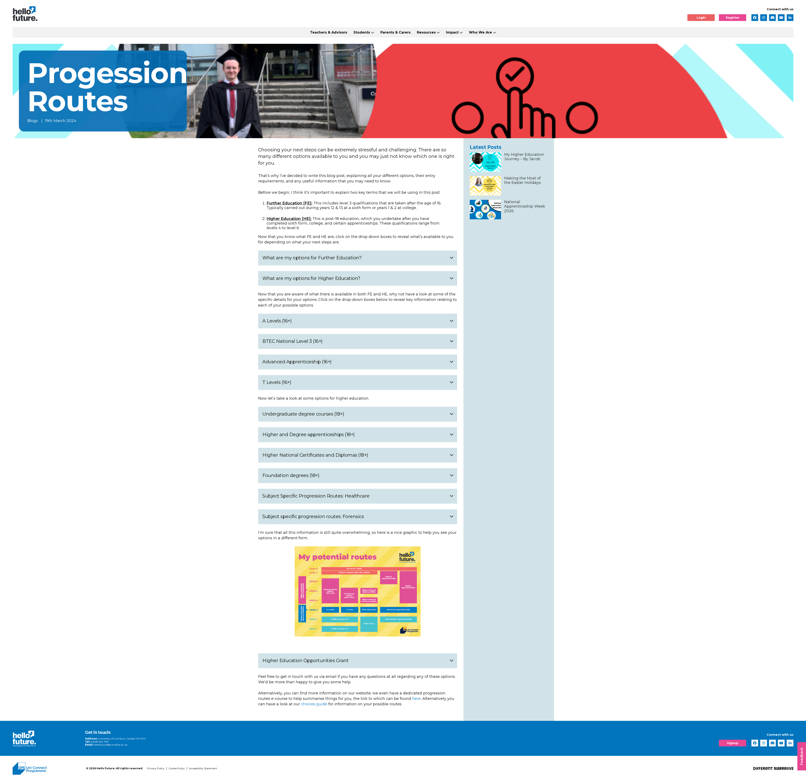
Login (701, 17)
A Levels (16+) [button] (277, 321)
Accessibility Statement (203, 768)
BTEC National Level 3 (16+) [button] (292, 341)
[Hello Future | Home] (25, 13)
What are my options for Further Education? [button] (312, 258)
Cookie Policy (177, 768)
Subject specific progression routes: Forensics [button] (313, 516)
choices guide (314, 704)
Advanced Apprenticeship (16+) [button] (297, 362)
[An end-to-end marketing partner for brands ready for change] (773, 768)
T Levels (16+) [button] (276, 382)
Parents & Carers (395, 32)
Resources (426, 32)
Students (361, 32)
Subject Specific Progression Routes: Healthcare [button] (316, 496)
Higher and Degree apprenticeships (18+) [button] (308, 434)
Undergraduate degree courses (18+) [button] (303, 414)
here (416, 698)
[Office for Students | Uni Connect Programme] (46, 768)
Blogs (32, 120)
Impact (452, 32)
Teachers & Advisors (328, 32)
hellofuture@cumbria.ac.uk (110, 744)
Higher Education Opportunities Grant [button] (305, 660)
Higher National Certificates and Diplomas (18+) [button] (315, 455)
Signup (732, 743)
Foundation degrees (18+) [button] (290, 475)
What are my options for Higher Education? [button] (311, 278)
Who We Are (480, 32)
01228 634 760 (100, 741)
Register (732, 17)
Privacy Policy (155, 768)
